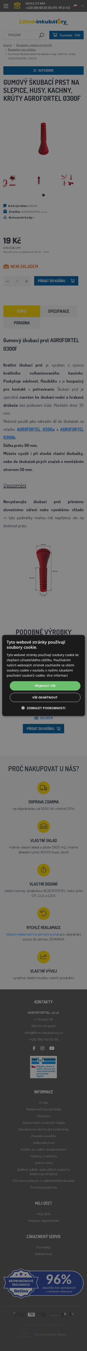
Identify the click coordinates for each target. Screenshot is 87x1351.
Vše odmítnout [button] (45, 697)
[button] (43, 707)
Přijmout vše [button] (45, 686)
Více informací (57, 675)
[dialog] (43, 675)
